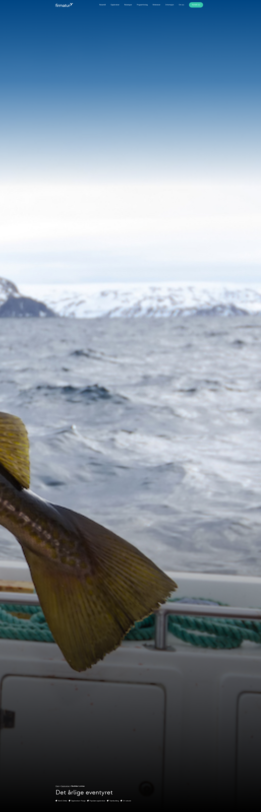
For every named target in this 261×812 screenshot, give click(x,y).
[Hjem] (64, 5)
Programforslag (142, 5)
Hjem (57, 786)
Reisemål (102, 5)
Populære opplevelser (97, 801)
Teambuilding (114, 801)
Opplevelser (115, 5)
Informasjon (169, 5)
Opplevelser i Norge (78, 801)
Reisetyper (128, 5)
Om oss (181, 5)
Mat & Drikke (62, 801)
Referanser (156, 5)
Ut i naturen (127, 801)
